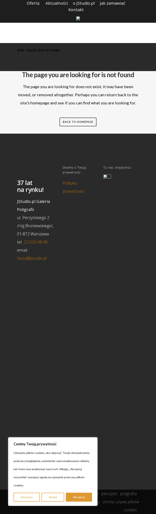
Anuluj (53, 497)
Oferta (33, 3)
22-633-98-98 (36, 242)
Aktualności (57, 3)
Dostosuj (26, 497)
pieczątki (109, 493)
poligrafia (128, 493)
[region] (53, 471)
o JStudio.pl (84, 3)
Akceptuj (79, 497)
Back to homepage (78, 121)
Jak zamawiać (112, 3)
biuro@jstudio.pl (32, 258)
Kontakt (76, 9)
